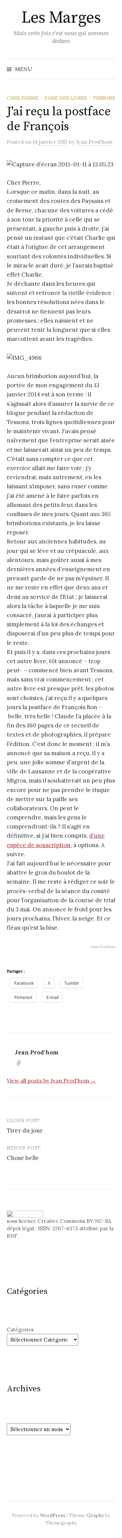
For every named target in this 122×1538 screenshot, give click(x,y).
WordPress (52, 1515)
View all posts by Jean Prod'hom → (51, 1080)
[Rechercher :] (109, 69)
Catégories (20, 1329)
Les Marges (61, 18)
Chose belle (23, 1158)
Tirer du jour (25, 1130)
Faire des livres (65, 98)
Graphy (95, 1515)
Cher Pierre (22, 98)
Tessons (104, 98)
